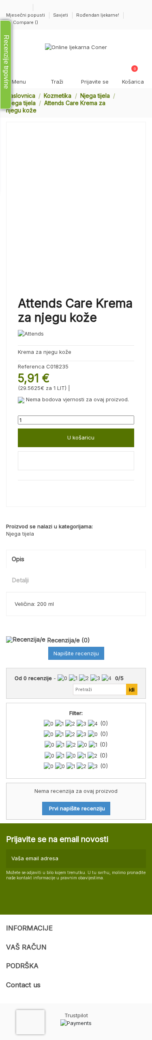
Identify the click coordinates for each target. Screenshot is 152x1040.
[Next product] (142, 103)
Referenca (31, 366)
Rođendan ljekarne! (97, 15)
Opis (18, 559)
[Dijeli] (21, 489)
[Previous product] (135, 103)
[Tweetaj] (30, 489)
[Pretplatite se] (138, 858)
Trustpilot (76, 1015)
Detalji (20, 580)
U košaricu (80, 437)
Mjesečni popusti (26, 15)
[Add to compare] (76, 461)
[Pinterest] (39, 489)
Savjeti (61, 15)
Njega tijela (20, 533)
